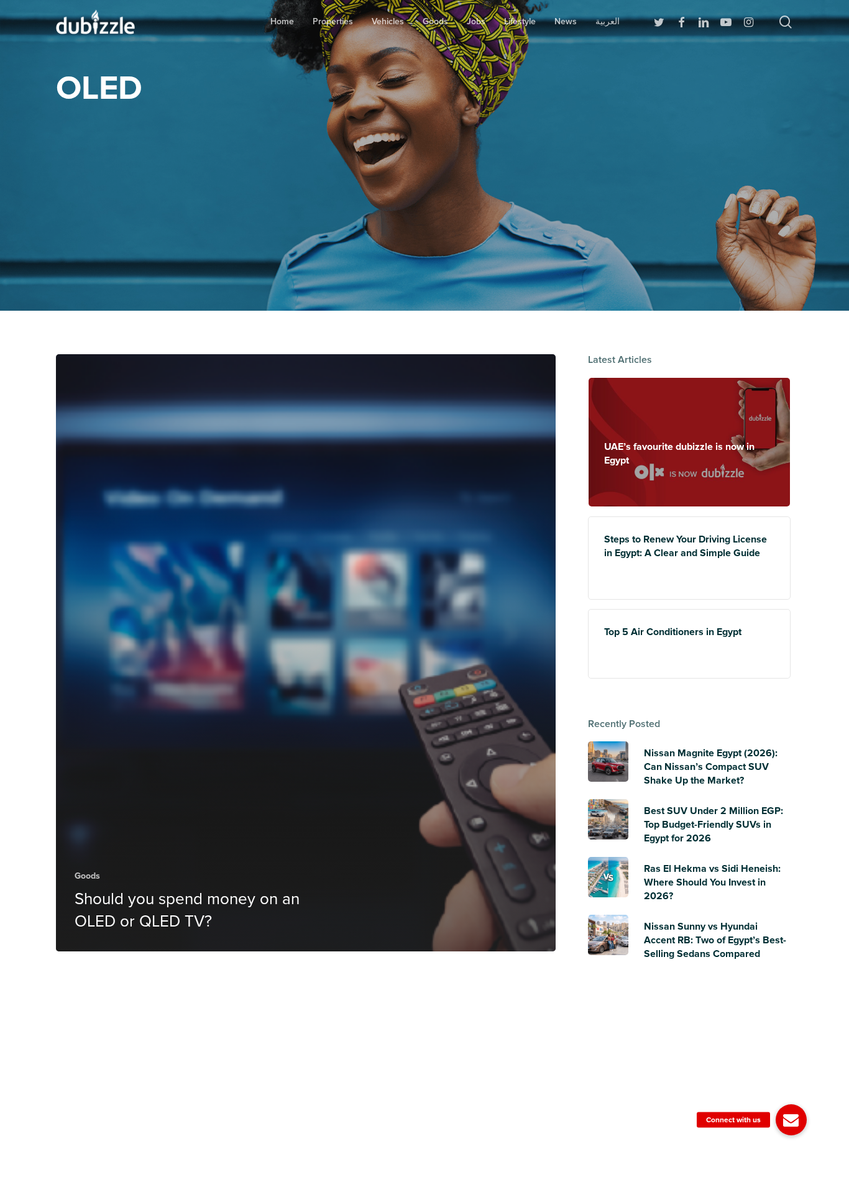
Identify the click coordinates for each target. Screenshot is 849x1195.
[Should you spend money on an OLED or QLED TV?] (306, 653)
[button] (791, 1119)
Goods (87, 876)
